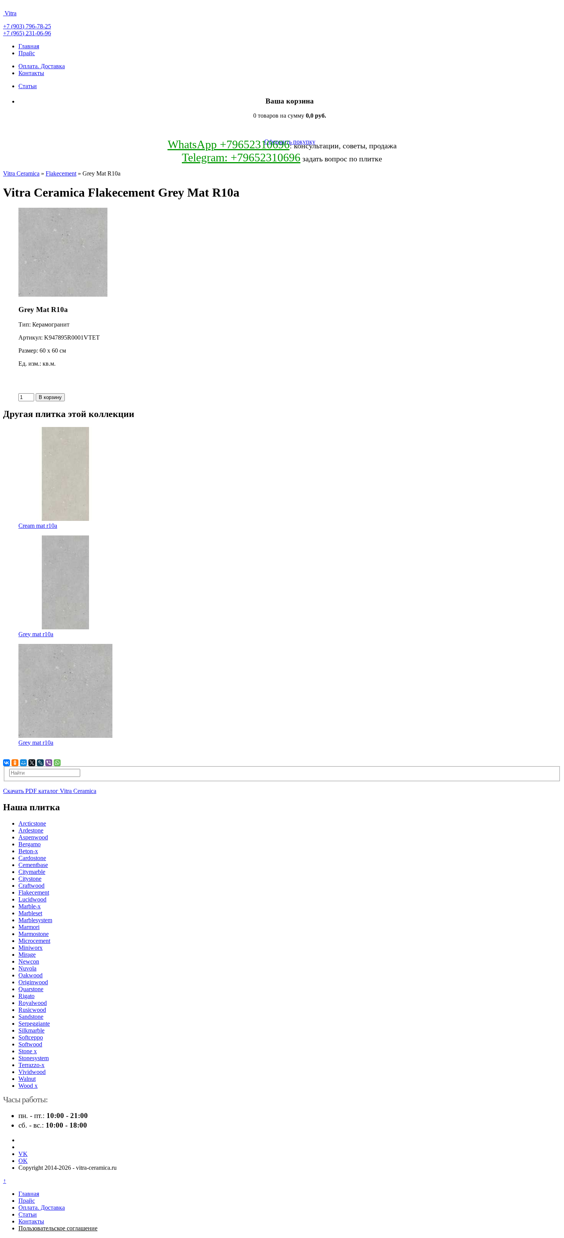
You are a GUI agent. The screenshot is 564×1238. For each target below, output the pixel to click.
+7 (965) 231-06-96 (27, 33)
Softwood (30, 1044)
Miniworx (30, 947)
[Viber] (48, 762)
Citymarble (31, 872)
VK (23, 1154)
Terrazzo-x (31, 1065)
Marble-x (29, 906)
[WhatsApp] (57, 762)
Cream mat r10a (37, 525)
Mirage (27, 954)
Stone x (27, 1051)
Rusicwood (32, 1009)
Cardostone (32, 858)
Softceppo (30, 1037)
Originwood (33, 982)
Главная (28, 46)
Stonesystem (33, 1058)
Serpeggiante (34, 1023)
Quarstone (30, 989)
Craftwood (31, 885)
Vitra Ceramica (21, 173)
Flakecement (61, 173)
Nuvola (27, 968)
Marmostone (33, 934)
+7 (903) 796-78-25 (27, 26)
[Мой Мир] (23, 762)
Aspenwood (33, 837)
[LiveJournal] (40, 762)
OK (23, 1161)
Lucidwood (32, 899)
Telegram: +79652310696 (241, 157)
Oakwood (30, 975)
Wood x (28, 1085)
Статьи (27, 86)
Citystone (29, 878)
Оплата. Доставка (41, 66)
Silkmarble (31, 1030)
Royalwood (32, 1003)
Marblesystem (35, 920)
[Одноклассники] (15, 762)
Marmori (29, 927)
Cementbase (33, 865)
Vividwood (32, 1072)
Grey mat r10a (35, 634)
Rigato (26, 996)
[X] (31, 762)
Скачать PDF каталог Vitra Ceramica (49, 791)
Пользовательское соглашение (57, 1228)
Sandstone (30, 1016)
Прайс (26, 53)
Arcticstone (32, 823)
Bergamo (29, 844)
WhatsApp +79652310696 (229, 144)
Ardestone (30, 830)
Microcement (34, 941)
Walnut (27, 1078)
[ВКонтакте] (6, 762)
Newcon (28, 961)
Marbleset (30, 913)
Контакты (31, 73)
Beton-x (28, 851)
